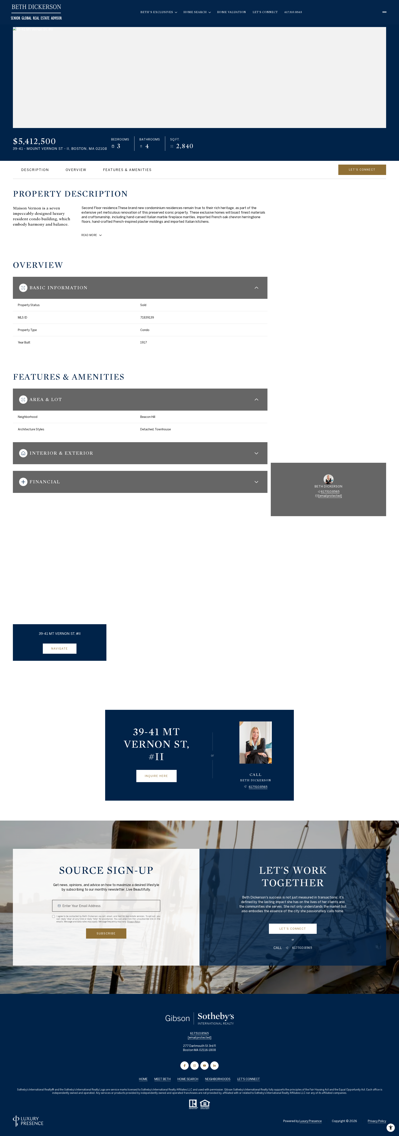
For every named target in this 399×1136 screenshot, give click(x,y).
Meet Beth (162, 1079)
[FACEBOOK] (184, 1065)
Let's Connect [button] (248, 1079)
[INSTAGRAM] (194, 1065)
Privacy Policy (133, 921)
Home (143, 1079)
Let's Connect (265, 12)
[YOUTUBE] (204, 1065)
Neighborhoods (217, 1079)
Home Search (187, 1079)
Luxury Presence (310, 1121)
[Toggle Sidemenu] (384, 12)
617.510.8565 (293, 12)
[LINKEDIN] (214, 1065)
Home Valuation (231, 12)
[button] (362, 170)
